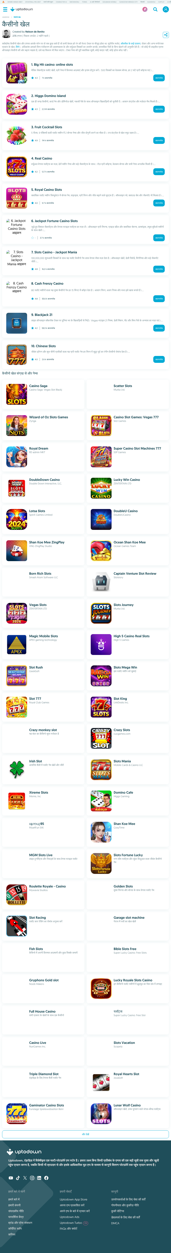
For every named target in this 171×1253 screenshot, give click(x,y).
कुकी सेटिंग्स (117, 1211)
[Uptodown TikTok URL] (17, 1178)
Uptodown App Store (73, 1199)
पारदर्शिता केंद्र (16, 1217)
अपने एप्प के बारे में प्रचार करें (75, 1211)
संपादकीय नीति (16, 1211)
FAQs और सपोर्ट (68, 1228)
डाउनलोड (159, 78)
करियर (11, 1234)
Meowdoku (74, 2)
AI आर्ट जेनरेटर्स (94, 2)
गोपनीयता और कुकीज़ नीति (125, 1205)
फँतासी (143, 2)
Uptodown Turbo (73, 1223)
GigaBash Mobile (110, 2)
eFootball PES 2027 (33, 2)
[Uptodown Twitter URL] (25, 1178)
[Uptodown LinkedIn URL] (39, 1178)
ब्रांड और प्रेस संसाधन (20, 1223)
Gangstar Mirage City (128, 2)
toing (84, 2)
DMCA (115, 1223)
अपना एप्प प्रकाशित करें (72, 1205)
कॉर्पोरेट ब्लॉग (15, 1228)
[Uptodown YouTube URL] (10, 1178)
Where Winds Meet (15, 2)
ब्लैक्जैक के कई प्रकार (131, 43)
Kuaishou (151, 2)
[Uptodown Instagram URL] (32, 1178)
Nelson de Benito (34, 31)
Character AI (61, 2)
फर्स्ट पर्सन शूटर (48, 2)
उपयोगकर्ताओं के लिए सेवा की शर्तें (128, 1199)
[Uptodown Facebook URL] (46, 1178)
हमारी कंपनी (14, 1205)
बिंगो (18, 47)
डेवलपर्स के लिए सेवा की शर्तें (125, 1217)
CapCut (161, 2)
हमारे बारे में (14, 1199)
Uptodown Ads (69, 1217)
